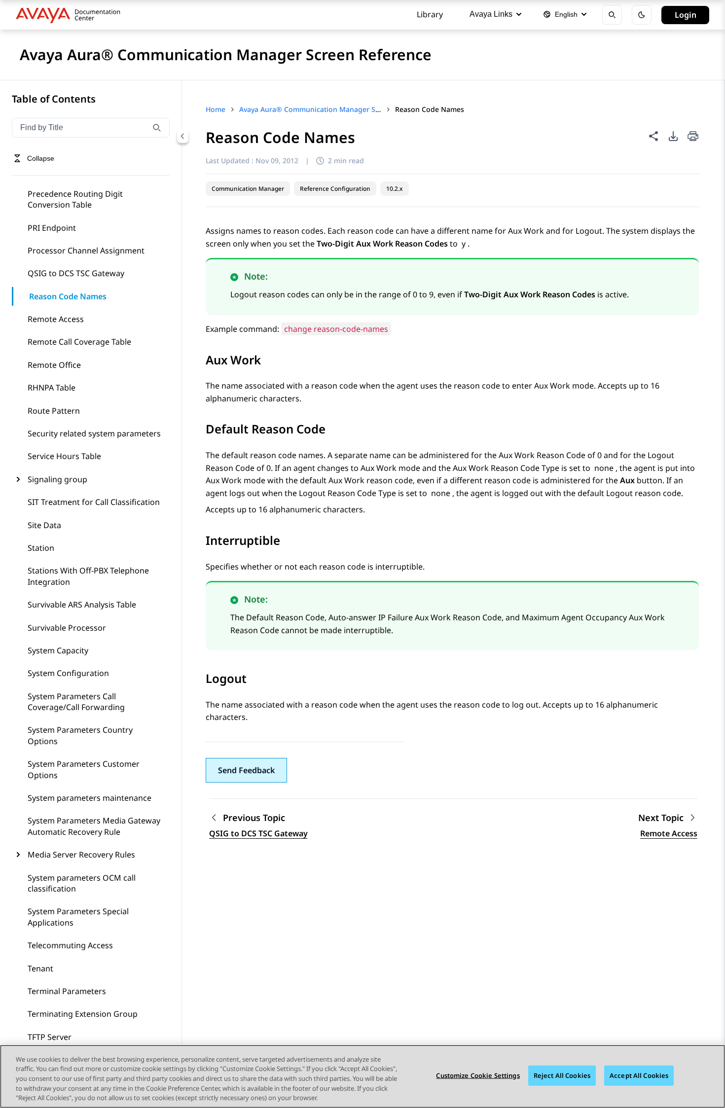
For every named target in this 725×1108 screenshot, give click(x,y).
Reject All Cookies (562, 1075)
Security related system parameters (94, 433)
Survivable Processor (67, 627)
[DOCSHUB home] (71, 15)
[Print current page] (693, 136)
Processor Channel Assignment (86, 250)
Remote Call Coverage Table (79, 341)
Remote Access (56, 319)
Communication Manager (248, 188)
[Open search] (612, 15)
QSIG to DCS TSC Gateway (76, 273)
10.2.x (394, 188)
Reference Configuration (335, 188)
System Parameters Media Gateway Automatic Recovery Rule (94, 826)
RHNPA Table (51, 387)
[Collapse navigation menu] (182, 136)
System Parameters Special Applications (78, 917)
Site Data (44, 525)
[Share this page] (653, 136)
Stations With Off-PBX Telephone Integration (88, 576)
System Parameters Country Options (80, 735)
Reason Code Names (68, 296)
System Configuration (68, 673)
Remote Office (54, 364)
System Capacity (58, 650)
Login (685, 14)
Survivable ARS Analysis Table (82, 604)
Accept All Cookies (639, 1075)
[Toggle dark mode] (642, 15)
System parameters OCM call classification (82, 883)
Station (41, 547)
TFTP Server (50, 1037)
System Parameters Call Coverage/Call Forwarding (76, 702)
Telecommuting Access (70, 945)
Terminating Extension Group (83, 1013)
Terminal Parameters (67, 991)
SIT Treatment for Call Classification (94, 502)
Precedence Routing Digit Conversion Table (75, 199)
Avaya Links (491, 14)
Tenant (40, 968)
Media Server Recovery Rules (81, 854)
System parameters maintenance (89, 797)
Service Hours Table (64, 456)
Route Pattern (54, 410)
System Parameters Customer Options (84, 769)
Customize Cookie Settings (477, 1075)
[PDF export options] (673, 136)
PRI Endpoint (52, 227)
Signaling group (57, 479)
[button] (246, 770)
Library (430, 14)
